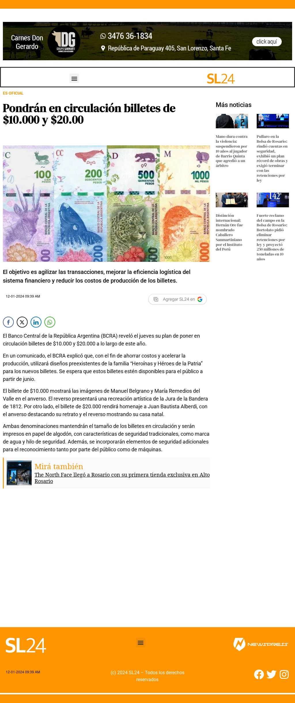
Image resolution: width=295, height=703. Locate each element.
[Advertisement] (106, 562)
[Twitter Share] (22, 322)
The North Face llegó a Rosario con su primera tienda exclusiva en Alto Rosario (122, 477)
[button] (74, 78)
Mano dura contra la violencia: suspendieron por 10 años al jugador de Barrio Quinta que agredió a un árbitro (231, 151)
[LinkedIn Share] (36, 322)
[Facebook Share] (8, 322)
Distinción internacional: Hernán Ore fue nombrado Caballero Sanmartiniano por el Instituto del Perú (229, 232)
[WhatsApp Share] (49, 322)
